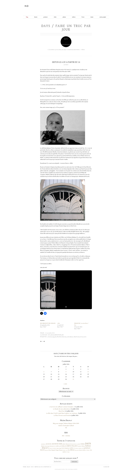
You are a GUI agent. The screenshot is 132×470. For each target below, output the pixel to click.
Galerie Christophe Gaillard (66, 425)
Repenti (53, 450)
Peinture (45, 17)
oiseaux (80, 448)
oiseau (76, 448)
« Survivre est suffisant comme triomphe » (61, 407)
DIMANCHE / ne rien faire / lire (81, 324)
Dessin (35, 17)
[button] (48, 289)
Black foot (62, 411)
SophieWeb (75, 469)
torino (81, 337)
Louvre (51, 448)
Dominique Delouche (49, 446)
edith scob (58, 446)
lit (48, 448)
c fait (58, 323)
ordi (83, 448)
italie (62, 337)
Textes (92, 17)
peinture (87, 448)
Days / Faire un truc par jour (66, 28)
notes (71, 448)
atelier (64, 444)
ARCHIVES (48, 444)
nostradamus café (71, 337)
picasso (46, 450)
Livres (83, 17)
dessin (42, 446)
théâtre (84, 450)
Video (55, 17)
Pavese (77, 337)
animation (43, 444)
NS (74, 448)
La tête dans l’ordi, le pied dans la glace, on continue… (62, 413)
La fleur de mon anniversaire (62, 415)
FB (66, 428)
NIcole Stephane (65, 448)
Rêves (49, 450)
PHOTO (42, 450)
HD (62, 335)
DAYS (88, 443)
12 (88, 372)
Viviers (68, 452)
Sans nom (77, 450)
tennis (80, 450)
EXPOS (69, 446)
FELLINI (59, 337)
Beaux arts (68, 444)
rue (66, 450)
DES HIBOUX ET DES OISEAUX (47, 323)
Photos (64, 17)
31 (73, 379)
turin (85, 337)
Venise (87, 450)
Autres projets (102, 17)
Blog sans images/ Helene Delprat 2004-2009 (66, 423)
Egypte (54, 337)
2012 (49, 335)
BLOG (27, 17)
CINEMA (82, 444)
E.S (55, 446)
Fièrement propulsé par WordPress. (60, 469)
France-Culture (81, 446)
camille (78, 444)
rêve (69, 450)
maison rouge (56, 448)
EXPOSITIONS (57, 335)
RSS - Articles (66, 436)
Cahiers (73, 17)
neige (60, 448)
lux (65, 337)
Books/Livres (74, 444)
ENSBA (63, 446)
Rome (64, 450)
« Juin (65, 384)
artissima (50, 337)
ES (66, 446)
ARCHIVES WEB (57, 444)
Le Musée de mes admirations (61, 409)
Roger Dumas (59, 450)
